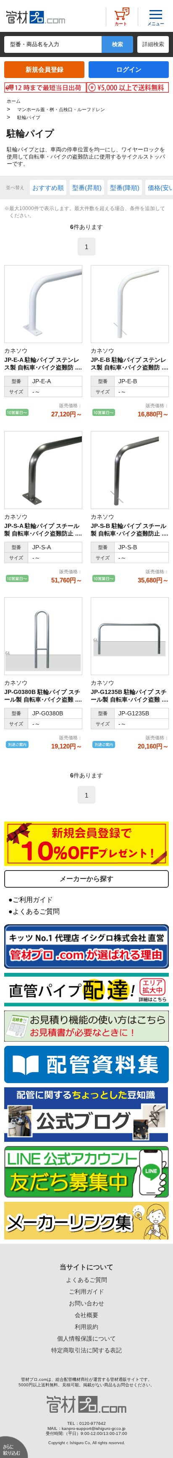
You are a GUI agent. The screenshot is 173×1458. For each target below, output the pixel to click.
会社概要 (86, 1315)
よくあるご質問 (86, 1279)
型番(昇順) (87, 187)
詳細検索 (153, 44)
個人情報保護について (86, 1338)
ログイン (129, 69)
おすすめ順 (48, 187)
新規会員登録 (44, 69)
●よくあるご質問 (34, 911)
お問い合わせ (86, 1303)
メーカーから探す (86, 878)
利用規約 (86, 1326)
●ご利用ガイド (30, 899)
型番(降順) (124, 187)
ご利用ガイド (86, 1291)
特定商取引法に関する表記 (86, 1350)
